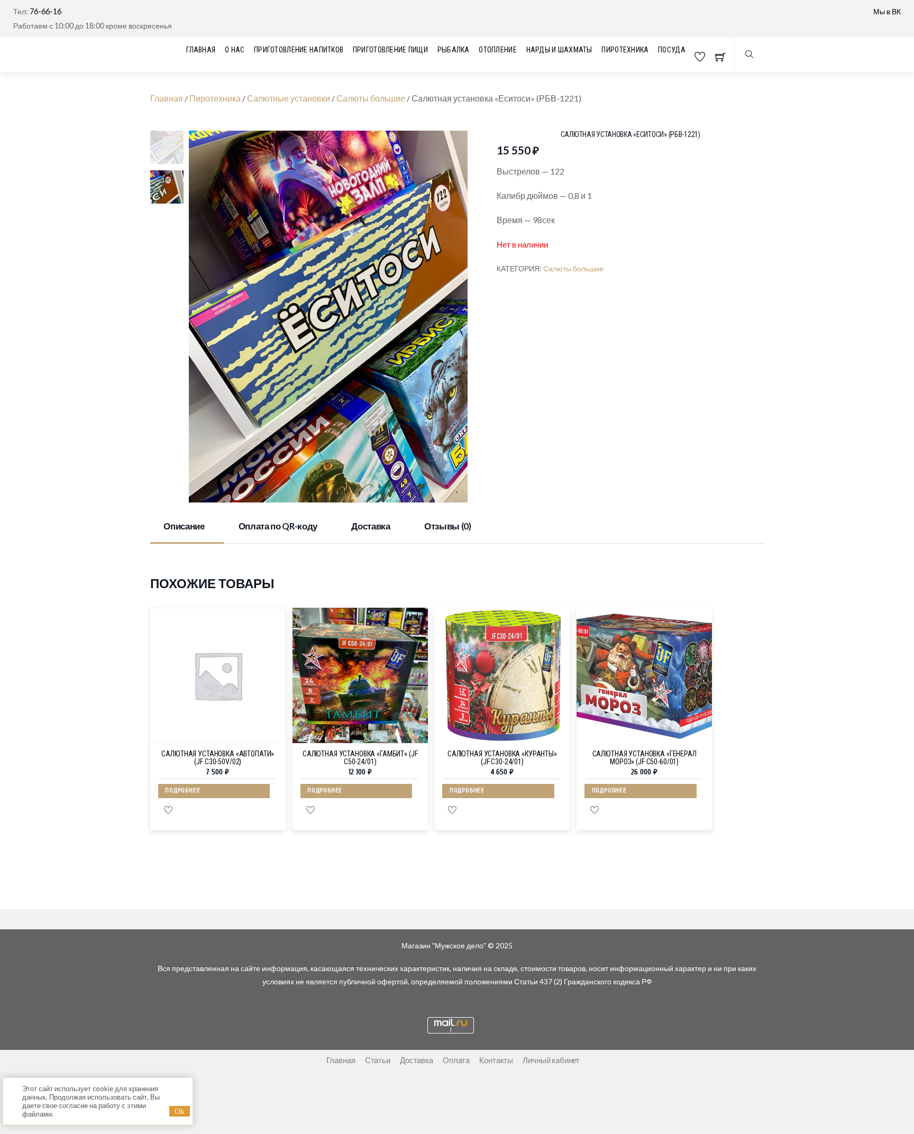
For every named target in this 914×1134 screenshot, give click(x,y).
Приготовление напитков (298, 49)
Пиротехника (624, 49)
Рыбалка (453, 49)
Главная (166, 98)
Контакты (496, 1060)
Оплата (456, 1060)
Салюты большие (370, 98)
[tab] (187, 527)
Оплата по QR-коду (278, 526)
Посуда (672, 49)
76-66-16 (45, 11)
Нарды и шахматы (559, 49)
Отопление (498, 49)
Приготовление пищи (390, 49)
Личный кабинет (551, 1060)
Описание (183, 526)
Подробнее (182, 790)
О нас (234, 49)
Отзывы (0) (447, 526)
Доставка (370, 526)
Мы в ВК (887, 11)
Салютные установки (288, 98)
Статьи (377, 1060)
